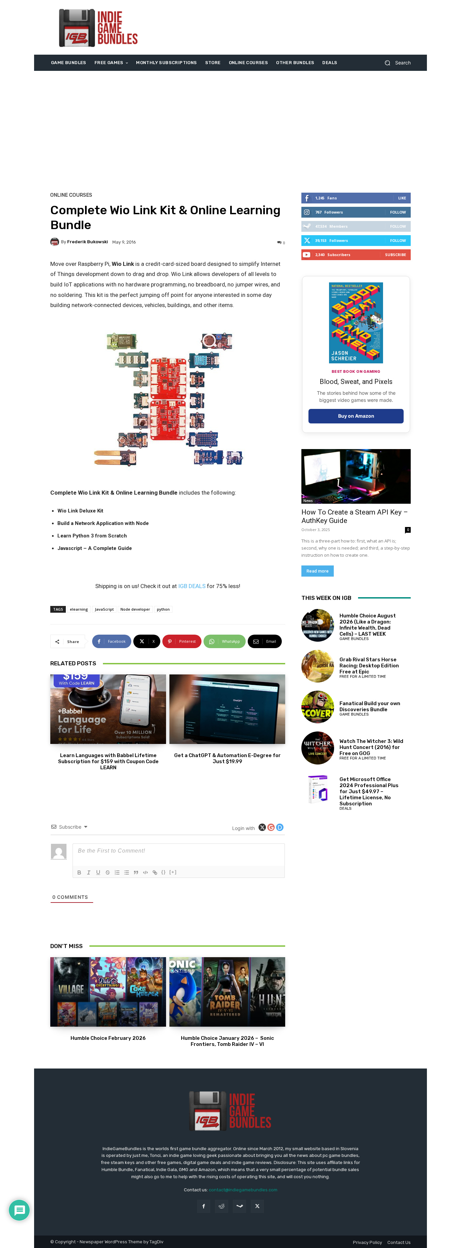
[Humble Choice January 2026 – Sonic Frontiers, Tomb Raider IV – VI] (227, 992)
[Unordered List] (126, 872)
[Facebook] (203, 1206)
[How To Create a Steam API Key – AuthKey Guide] (356, 476)
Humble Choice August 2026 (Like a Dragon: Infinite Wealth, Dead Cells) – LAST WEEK (368, 625)
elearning (79, 609)
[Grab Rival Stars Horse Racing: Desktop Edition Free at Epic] (317, 666)
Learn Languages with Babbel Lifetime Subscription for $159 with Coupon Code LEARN (108, 761)
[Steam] (239, 1206)
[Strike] (107, 872)
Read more (317, 571)
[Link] (155, 872)
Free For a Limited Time (363, 676)
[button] (395, 63)
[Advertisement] (287, 27)
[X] (257, 1206)
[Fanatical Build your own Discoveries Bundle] (317, 707)
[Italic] (88, 872)
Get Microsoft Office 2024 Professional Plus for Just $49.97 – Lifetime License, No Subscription (369, 791)
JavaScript (104, 609)
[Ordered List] (117, 872)
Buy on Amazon (356, 416)
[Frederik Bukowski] (55, 242)
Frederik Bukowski (87, 242)
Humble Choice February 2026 (108, 1038)
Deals (345, 808)
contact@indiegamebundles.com (243, 1189)
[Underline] (98, 872)
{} (163, 872)
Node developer (135, 609)
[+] (173, 872)
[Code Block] (145, 872)
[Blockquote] (136, 872)
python (163, 609)
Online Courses (71, 195)
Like (402, 197)
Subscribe (395, 254)
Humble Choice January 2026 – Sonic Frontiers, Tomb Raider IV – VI (227, 1041)
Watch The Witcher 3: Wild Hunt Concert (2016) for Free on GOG (371, 747)
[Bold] (79, 872)
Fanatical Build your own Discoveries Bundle (370, 706)
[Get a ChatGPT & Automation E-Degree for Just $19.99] (227, 709)
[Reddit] (221, 1206)
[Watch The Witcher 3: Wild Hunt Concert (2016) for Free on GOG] (317, 747)
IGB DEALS (192, 586)
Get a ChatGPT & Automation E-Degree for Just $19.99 (227, 758)
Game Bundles (354, 639)
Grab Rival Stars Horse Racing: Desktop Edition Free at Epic (369, 666)
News (308, 500)
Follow (398, 212)
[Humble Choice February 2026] (108, 992)
